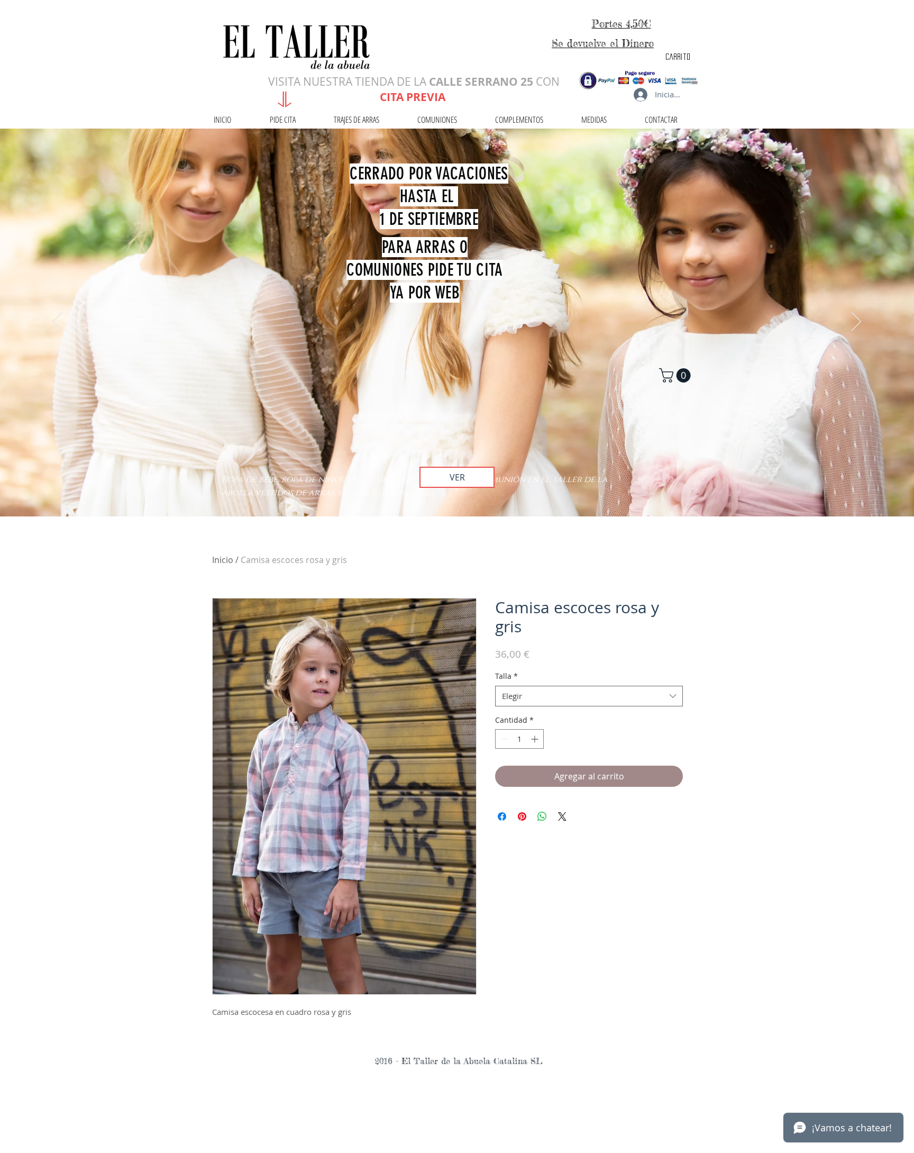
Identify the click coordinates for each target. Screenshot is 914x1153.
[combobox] (589, 696)
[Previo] (57, 322)
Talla (506, 676)
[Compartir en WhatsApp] (542, 816)
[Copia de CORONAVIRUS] (457, 490)
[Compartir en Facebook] (502, 816)
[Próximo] (856, 322)
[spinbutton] (519, 739)
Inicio (222, 560)
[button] (676, 375)
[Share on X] (562, 816)
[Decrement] (503, 739)
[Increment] (535, 739)
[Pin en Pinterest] (522, 816)
